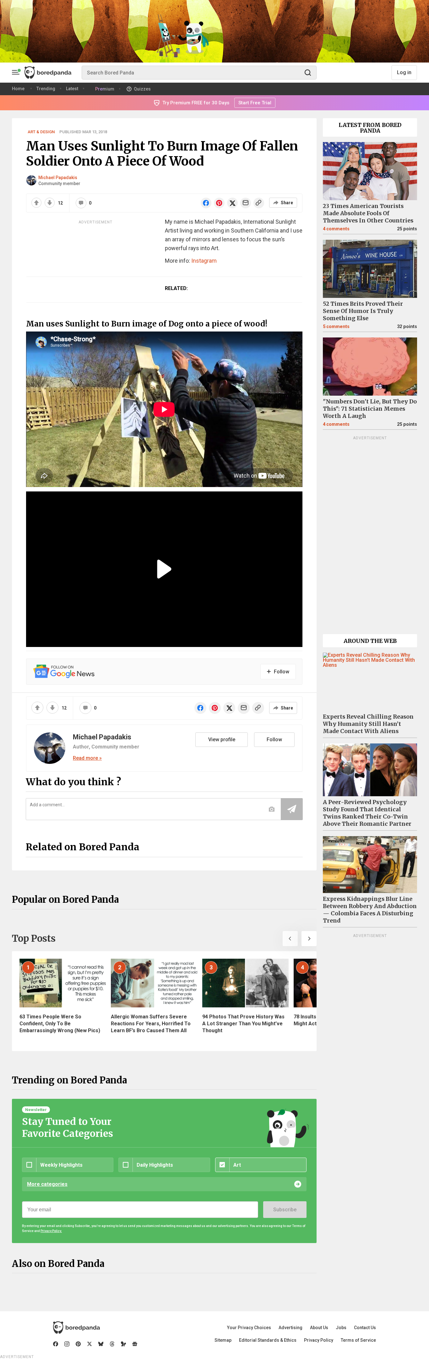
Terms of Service (358, 1340)
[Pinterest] (78, 1343)
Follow (274, 740)
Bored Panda (76, 1327)
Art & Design (41, 131)
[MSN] (123, 1343)
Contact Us (365, 1327)
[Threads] (112, 1343)
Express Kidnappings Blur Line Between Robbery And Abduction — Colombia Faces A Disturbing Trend (370, 910)
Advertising (290, 1327)
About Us (319, 1327)
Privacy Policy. (51, 1231)
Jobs (341, 1327)
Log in (404, 72)
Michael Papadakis (57, 177)
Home (18, 88)
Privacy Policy (318, 1340)
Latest (72, 88)
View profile (221, 740)
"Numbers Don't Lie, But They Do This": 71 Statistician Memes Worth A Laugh (370, 408)
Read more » (87, 758)
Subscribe (284, 1210)
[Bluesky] (100, 1343)
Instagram (204, 260)
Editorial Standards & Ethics (267, 1340)
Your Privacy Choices (249, 1327)
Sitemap (223, 1340)
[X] (89, 1343)
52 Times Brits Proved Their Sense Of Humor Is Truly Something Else (363, 311)
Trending (45, 88)
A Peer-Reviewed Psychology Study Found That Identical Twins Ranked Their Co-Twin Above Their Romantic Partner (367, 813)
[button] (290, 938)
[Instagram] (66, 1343)
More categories (47, 1184)
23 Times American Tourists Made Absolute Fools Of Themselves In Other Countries (368, 213)
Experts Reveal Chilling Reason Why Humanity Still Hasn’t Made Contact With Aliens (368, 724)
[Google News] (134, 1343)
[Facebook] (55, 1343)
